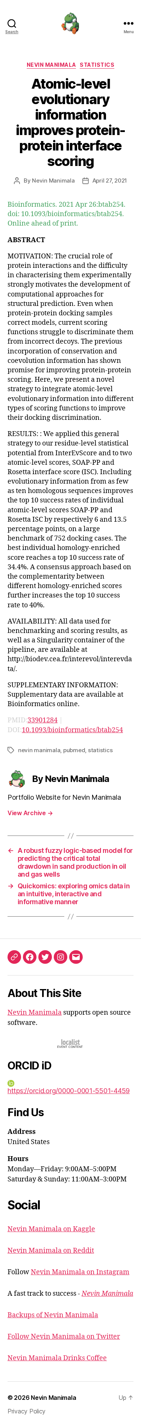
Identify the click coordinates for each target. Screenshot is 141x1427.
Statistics (97, 64)
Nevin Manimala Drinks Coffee (57, 1358)
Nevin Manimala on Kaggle (51, 1229)
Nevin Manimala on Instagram (80, 1272)
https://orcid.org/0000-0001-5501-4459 (69, 1091)
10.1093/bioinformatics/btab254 (72, 730)
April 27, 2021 (109, 180)
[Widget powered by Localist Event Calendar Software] (70, 1043)
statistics (100, 750)
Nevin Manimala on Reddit (51, 1250)
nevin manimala (39, 750)
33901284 (42, 720)
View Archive (30, 813)
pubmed (74, 750)
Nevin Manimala (51, 64)
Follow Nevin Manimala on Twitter (64, 1336)
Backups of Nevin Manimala (53, 1315)
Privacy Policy (26, 1411)
